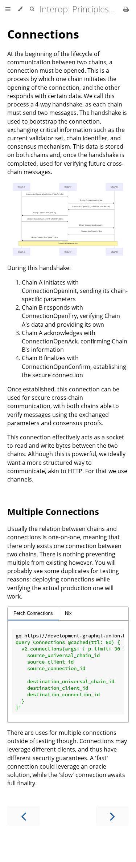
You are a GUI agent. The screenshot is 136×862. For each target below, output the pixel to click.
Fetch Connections (33, 613)
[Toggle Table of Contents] (8, 9)
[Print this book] (126, 9)
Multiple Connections (53, 511)
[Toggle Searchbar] (32, 9)
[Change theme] (20, 9)
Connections (43, 34)
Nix (68, 613)
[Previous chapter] (23, 816)
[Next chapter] (112, 816)
